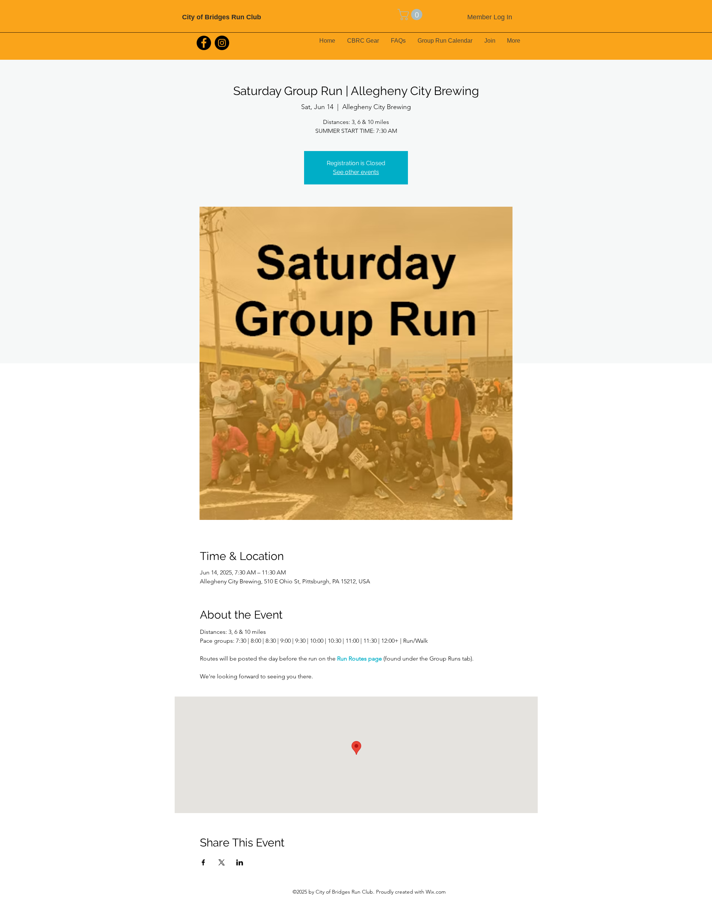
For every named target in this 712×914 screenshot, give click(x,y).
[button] (411, 14)
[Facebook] (204, 43)
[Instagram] (222, 43)
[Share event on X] (221, 862)
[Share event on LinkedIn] (239, 862)
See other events (356, 172)
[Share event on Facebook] (203, 862)
